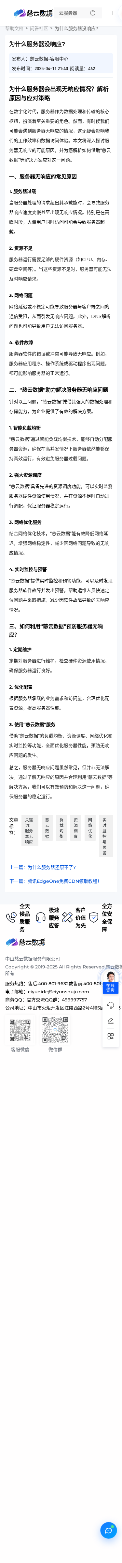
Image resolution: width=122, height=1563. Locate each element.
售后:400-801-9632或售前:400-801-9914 (70, 984)
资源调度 (76, 828)
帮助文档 (14, 28)
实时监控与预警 (104, 836)
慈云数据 (47, 828)
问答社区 (39, 28)
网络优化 (90, 828)
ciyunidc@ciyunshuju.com (58, 992)
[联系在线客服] (108, 1530)
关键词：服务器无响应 (29, 831)
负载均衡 (61, 828)
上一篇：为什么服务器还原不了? (42, 867)
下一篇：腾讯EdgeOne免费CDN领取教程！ (55, 881)
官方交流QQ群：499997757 (57, 1000)
